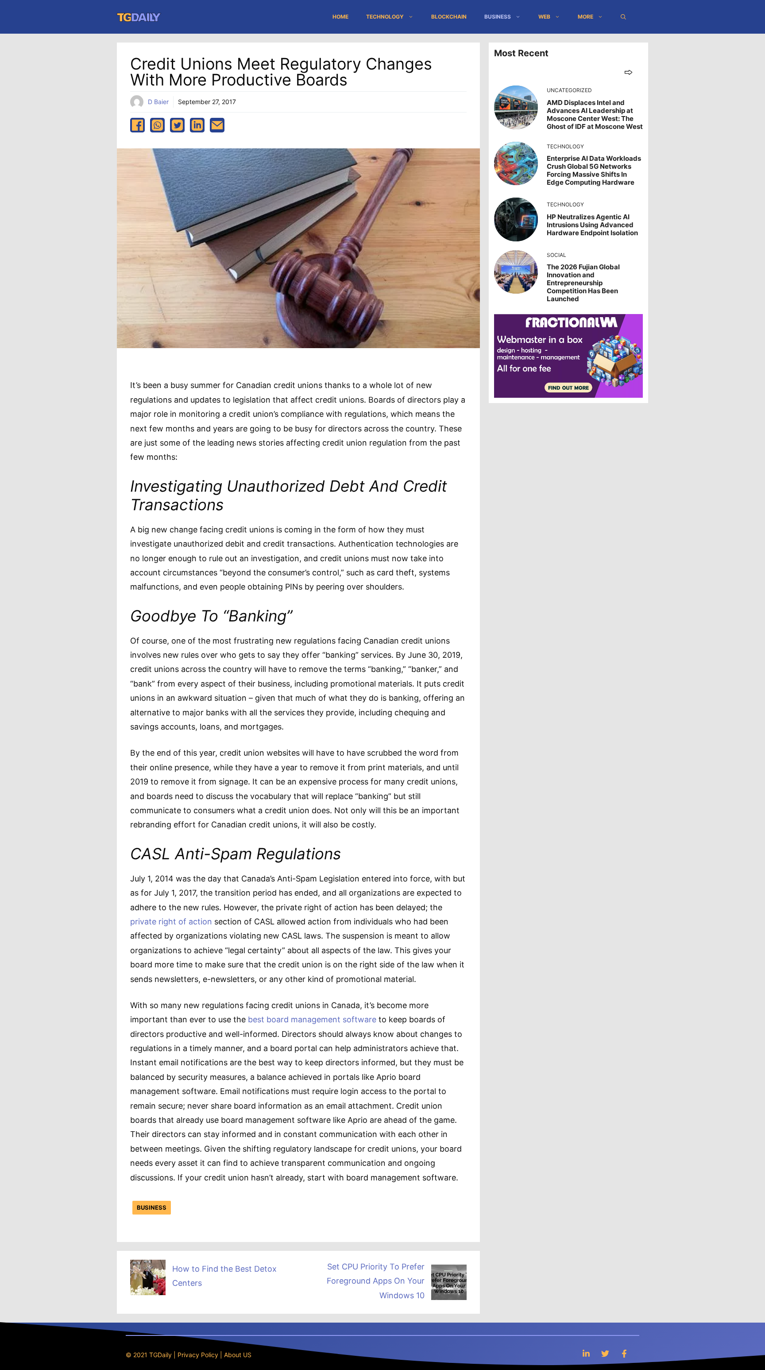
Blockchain (449, 16)
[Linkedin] (586, 1353)
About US (237, 1354)
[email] (217, 125)
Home (340, 16)
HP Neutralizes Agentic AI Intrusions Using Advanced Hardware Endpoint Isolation (592, 225)
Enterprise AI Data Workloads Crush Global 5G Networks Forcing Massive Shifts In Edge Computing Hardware (594, 170)
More (585, 16)
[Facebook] (624, 1353)
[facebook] (137, 125)
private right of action (171, 921)
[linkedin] (197, 125)
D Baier (158, 101)
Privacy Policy (198, 1354)
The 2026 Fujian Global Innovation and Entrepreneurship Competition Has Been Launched (583, 283)
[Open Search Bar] (623, 17)
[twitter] (177, 125)
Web (544, 16)
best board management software (312, 1019)
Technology (385, 16)
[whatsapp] (157, 125)
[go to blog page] (628, 72)
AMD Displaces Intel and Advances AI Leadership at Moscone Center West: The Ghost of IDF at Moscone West (595, 114)
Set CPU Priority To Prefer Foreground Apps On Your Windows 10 (376, 1281)
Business (497, 16)
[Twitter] (605, 1353)
